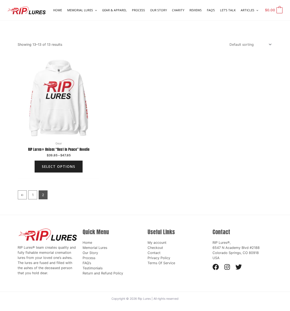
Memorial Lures (95, 247)
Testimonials (93, 268)
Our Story (90, 253)
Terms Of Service (161, 263)
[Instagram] (227, 267)
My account (157, 242)
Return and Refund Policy (103, 273)
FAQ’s (87, 263)
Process (89, 258)
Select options (58, 166)
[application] (95, 10)
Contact (154, 253)
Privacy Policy (159, 258)
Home (87, 242)
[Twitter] (238, 267)
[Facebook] (216, 267)
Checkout (155, 247)
